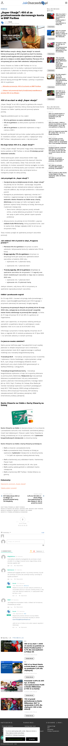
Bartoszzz (26, 585)
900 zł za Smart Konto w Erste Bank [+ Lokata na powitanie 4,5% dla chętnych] (34, 667)
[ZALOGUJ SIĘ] (66, 2)
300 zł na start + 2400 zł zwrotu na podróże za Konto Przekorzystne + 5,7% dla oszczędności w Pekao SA (34, 648)
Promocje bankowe (7, 726)
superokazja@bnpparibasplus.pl (21, 619)
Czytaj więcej (29, 658)
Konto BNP (24, 508)
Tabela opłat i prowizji (9, 488)
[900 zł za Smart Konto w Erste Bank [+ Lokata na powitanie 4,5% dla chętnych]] (12, 667)
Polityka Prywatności (18, 735)
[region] (21, 735)
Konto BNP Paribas (36, 508)
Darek (14, 583)
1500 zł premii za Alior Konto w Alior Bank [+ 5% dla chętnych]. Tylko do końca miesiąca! (58, 175)
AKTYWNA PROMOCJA (8, 507)
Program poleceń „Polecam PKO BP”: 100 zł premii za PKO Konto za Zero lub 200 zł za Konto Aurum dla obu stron (57, 150)
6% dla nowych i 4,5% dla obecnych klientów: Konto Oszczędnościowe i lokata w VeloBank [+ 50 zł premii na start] (61, 80)
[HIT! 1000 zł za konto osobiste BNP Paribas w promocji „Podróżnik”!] (50, 93)
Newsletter (50, 729)
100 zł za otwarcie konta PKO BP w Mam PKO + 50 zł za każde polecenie (58, 133)
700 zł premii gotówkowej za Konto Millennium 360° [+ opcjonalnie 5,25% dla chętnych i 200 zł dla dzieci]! (33, 704)
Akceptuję (32, 739)
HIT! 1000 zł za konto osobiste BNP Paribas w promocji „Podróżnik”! (60, 94)
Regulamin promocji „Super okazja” (13, 484)
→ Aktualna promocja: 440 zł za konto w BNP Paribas (21, 86)
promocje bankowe (20, 512)
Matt (25, 613)
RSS (48, 727)
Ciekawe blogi (51, 726)
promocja (18, 638)
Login (42, 532)
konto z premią (7, 512)
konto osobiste (7, 510)
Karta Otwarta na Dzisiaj (10, 508)
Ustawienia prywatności (15, 739)
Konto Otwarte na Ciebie (23, 510)
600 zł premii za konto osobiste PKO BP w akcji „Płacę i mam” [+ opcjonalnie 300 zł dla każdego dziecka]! (58, 141)
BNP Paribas (20, 507)
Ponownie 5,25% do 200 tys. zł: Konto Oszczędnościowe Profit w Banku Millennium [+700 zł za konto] (34, 685)
